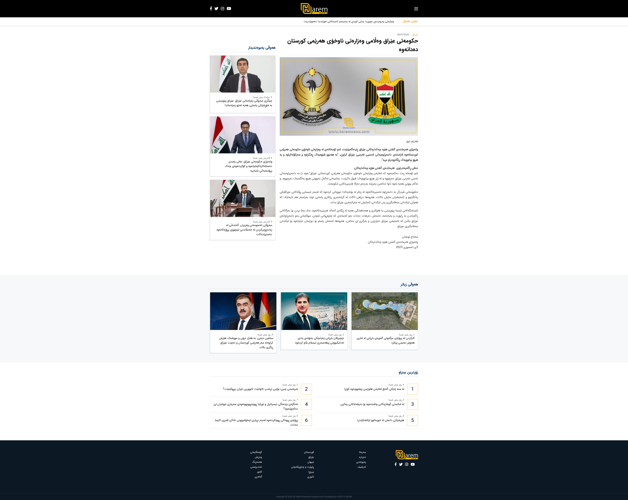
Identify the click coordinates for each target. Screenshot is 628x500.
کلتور (259, 472)
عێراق (311, 457)
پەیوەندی (361, 462)
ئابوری (310, 477)
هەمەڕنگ (257, 462)
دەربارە (362, 457)
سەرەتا (362, 452)
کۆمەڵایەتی (256, 452)
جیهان (310, 462)
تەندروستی (256, 467)
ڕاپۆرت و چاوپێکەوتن (302, 467)
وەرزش (258, 457)
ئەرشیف (362, 467)
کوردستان (309, 452)
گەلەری (258, 477)
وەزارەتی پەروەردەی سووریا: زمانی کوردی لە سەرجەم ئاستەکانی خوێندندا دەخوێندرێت (349, 21)
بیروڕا (311, 472)
